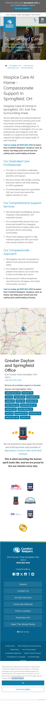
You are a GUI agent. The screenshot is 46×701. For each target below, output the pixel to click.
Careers (23, 584)
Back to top (24, 632)
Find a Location (23, 611)
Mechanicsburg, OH (28, 405)
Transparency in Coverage (16, 657)
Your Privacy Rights (29, 649)
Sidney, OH (10, 401)
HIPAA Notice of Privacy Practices (29, 646)
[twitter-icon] (21, 574)
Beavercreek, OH (12, 417)
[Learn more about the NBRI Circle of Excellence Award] (23, 531)
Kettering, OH (11, 409)
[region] (23, 680)
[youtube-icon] (25, 574)
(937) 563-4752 (26, 145)
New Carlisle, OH (12, 405)
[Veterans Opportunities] (16, 490)
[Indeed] (29, 574)
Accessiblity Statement (13, 653)
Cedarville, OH (35, 413)
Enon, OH (9, 413)
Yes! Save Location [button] (22, 8)
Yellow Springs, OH (13, 393)
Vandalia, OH (27, 393)
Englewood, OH (21, 413)
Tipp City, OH (19, 397)
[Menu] (42, 21)
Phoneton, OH (32, 401)
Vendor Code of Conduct (32, 653)
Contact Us (23, 591)
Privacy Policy (10, 646)
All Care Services (23, 597)
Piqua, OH (20, 401)
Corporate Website (23, 604)
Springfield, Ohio (15, 65)
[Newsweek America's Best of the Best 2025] (16, 504)
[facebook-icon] (14, 574)
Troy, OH (9, 397)
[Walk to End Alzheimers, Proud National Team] (16, 515)
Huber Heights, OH (25, 409)
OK (23, 683)
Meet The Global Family (23, 624)
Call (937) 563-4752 (13, 380)
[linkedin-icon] (17, 574)
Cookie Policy (14, 649)
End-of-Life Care (27, 68)
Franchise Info (23, 617)
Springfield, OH (32, 397)
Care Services (28, 65)
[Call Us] (35, 21)
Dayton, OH (25, 417)
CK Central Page (33, 657)
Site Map (23, 660)
